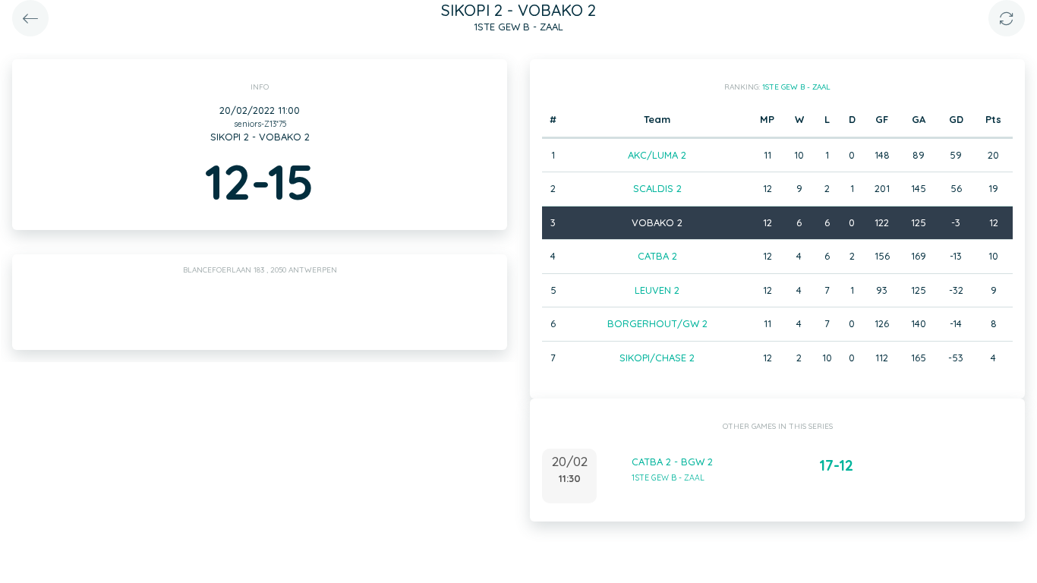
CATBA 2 (657, 256)
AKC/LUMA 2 (657, 155)
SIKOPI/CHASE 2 (657, 357)
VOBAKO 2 (657, 222)
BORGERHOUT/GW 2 (657, 323)
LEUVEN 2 (657, 290)
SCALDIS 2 (657, 188)
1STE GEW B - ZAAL (796, 87)
